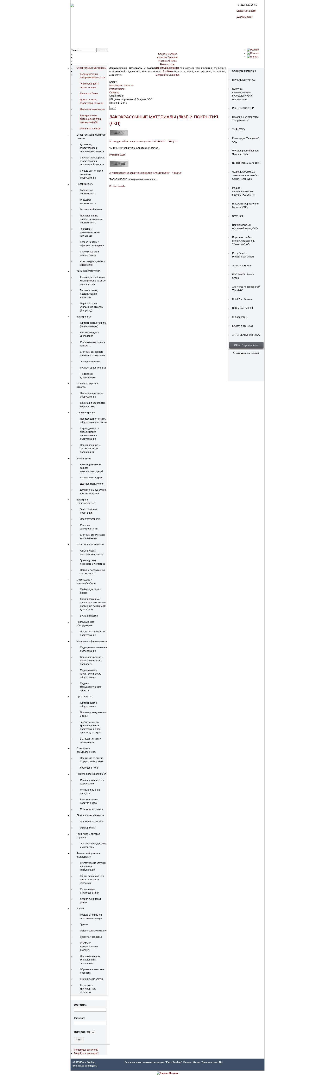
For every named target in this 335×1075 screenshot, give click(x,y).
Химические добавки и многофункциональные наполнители (93, 281)
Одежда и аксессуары (92, 821)
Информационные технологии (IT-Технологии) (90, 960)
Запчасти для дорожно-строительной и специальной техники (93, 161)
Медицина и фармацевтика (92, 641)
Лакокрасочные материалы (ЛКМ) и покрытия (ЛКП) (91, 119)
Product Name (116, 89)
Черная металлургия (91, 477)
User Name (80, 1005)
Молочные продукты (91, 809)
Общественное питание (93, 930)
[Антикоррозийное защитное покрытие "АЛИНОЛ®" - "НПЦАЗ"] (119, 135)
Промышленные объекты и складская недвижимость (91, 219)
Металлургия (84, 458)
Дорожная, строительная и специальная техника (92, 148)
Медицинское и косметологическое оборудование (90, 674)
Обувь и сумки (87, 827)
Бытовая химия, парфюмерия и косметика (89, 294)
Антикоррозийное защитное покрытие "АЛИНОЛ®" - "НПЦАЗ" (143, 141)
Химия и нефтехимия (88, 271)
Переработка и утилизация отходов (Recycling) (91, 307)
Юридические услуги (91, 979)
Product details (117, 155)
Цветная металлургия (92, 483)
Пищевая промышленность (92, 774)
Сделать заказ (245, 16)
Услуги (80, 908)
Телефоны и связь (90, 361)
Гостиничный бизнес (91, 209)
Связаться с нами (246, 10)
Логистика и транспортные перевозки (88, 989)
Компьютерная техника (93, 367)
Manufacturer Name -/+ (121, 85)
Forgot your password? (86, 1049)
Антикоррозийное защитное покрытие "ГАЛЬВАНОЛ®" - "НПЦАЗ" (145, 173)
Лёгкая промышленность (90, 815)
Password (79, 1018)
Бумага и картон (89, 615)
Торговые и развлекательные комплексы (90, 232)
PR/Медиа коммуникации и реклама (89, 946)
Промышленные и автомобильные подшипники (90, 448)
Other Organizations (246, 345)
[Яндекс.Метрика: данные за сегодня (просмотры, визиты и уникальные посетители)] (168, 1073)
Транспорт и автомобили (90, 544)
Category (114, 92)
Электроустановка (90, 519)
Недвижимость (85, 184)
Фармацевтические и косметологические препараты (91, 660)
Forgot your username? (86, 1053)
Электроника (84, 316)
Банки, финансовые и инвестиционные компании (92, 879)
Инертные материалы (92, 109)
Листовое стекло (89, 767)
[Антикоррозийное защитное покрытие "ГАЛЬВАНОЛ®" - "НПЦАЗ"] (119, 166)
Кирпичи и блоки (89, 93)
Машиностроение (86, 412)
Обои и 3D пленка (90, 128)
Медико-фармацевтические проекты (90, 687)
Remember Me (82, 1032)
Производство (84, 696)
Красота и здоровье (91, 937)
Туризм (84, 924)
